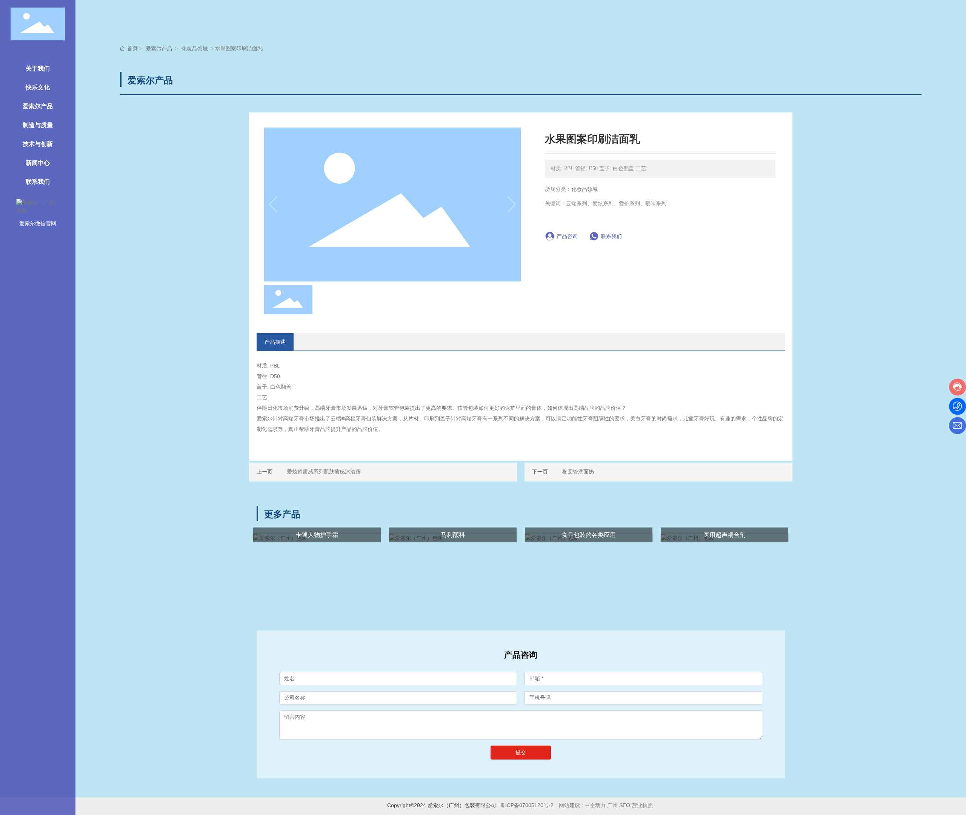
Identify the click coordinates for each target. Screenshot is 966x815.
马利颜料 (453, 535)
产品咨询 (567, 236)
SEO (624, 805)
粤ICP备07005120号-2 (527, 805)
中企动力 (595, 805)
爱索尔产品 (159, 49)
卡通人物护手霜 (317, 535)
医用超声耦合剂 (724, 535)
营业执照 (643, 805)
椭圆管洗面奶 (578, 472)
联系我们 (611, 236)
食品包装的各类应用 (588, 535)
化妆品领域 (195, 49)
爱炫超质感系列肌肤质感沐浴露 (324, 472)
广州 (612, 805)
